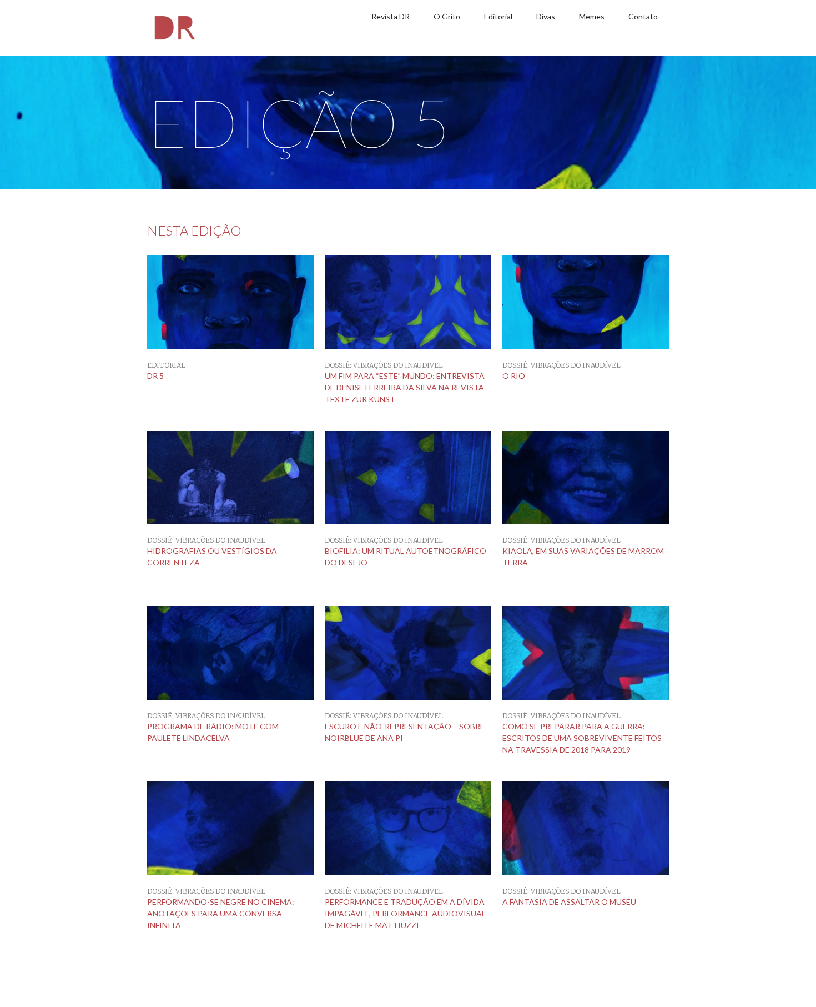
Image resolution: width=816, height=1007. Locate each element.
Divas (545, 16)
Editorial (498, 16)
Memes (592, 16)
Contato (643, 16)
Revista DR (390, 16)
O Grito (447, 16)
